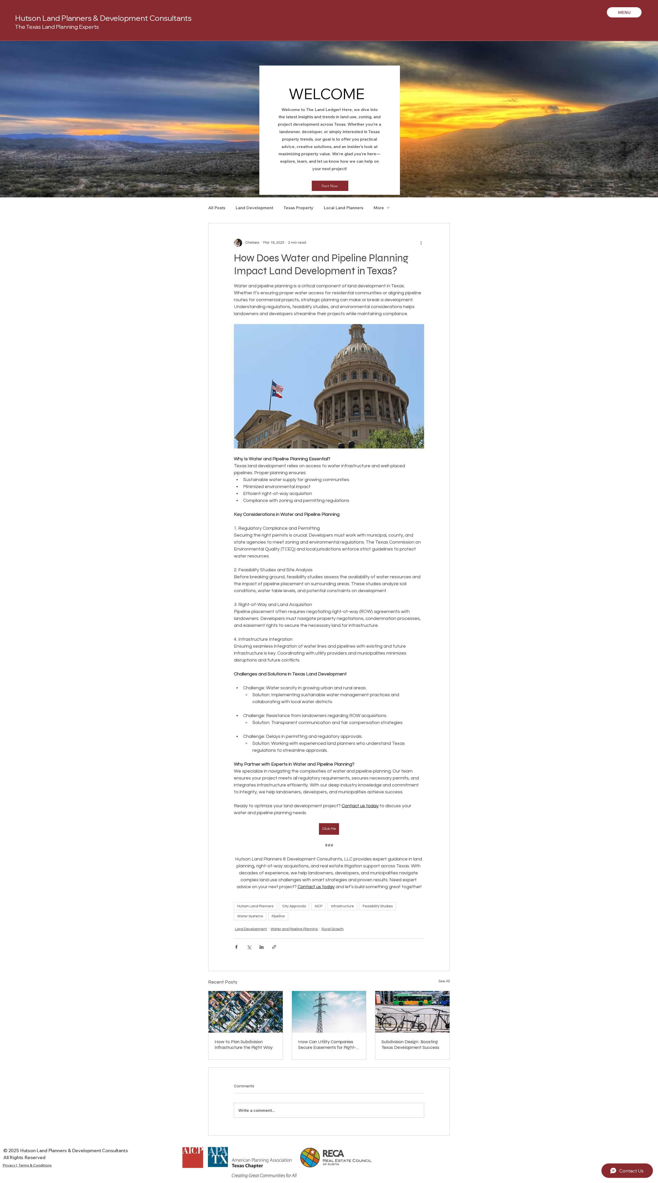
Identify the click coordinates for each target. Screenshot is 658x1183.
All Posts (216, 207)
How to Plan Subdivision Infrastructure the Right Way (244, 1044)
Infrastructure (342, 906)
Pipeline (278, 916)
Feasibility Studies (378, 906)
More (378, 207)
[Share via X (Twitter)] (248, 946)
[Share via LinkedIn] (261, 946)
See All (444, 981)
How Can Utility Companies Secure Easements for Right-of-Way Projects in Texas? (327, 1044)
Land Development (254, 207)
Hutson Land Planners (255, 906)
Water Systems (250, 916)
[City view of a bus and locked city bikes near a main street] (412, 1012)
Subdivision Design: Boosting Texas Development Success (410, 1044)
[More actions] (421, 243)
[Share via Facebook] (236, 946)
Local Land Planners (343, 207)
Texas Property (298, 207)
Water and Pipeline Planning (294, 929)
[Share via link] (274, 946)
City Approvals (294, 906)
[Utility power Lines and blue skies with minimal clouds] (329, 1012)
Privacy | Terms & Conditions (27, 1165)
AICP (318, 906)
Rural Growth (333, 929)
